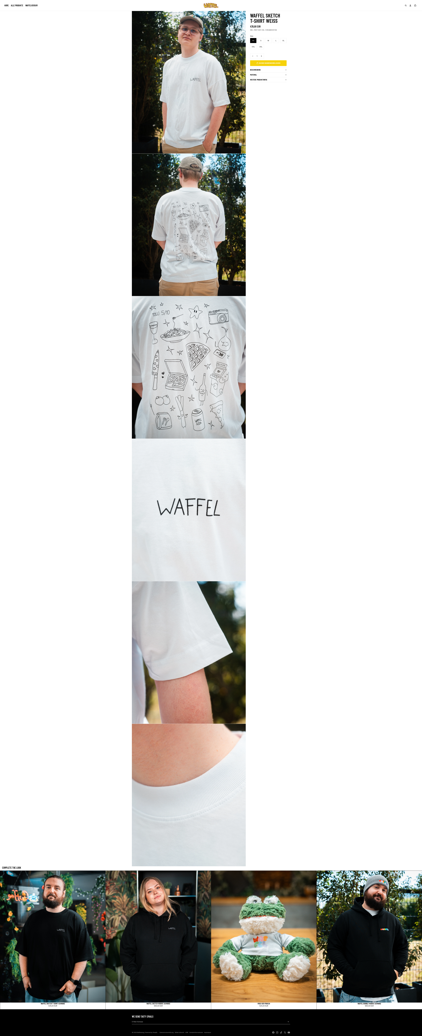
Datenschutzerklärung (167, 1032)
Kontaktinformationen (196, 1032)
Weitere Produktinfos (258, 79)
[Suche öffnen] (405, 5)
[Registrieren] (288, 1022)
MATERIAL (253, 74)
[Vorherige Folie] (3, 936)
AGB (186, 1032)
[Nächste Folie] (102, 936)
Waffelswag (140, 1032)
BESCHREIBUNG (255, 70)
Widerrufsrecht (179, 1032)
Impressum (207, 1032)
